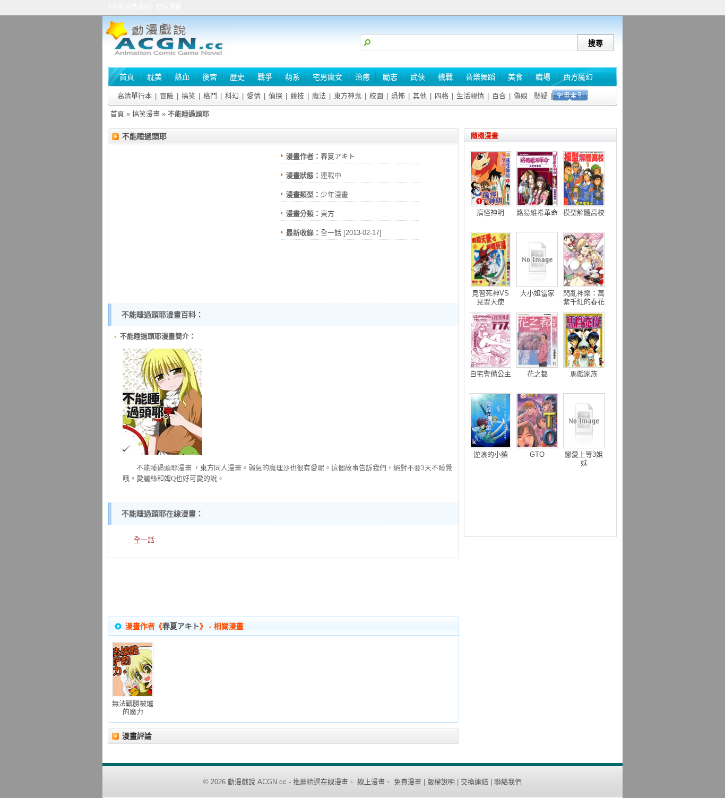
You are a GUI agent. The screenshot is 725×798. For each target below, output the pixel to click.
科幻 (232, 96)
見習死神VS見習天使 (490, 297)
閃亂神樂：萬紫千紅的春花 (584, 297)
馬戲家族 (584, 374)
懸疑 (541, 96)
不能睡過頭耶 (144, 136)
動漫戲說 (241, 782)
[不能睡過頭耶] (162, 452)
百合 (499, 96)
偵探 (275, 96)
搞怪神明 (490, 212)
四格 (441, 96)
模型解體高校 (584, 212)
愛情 (254, 96)
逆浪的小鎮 (490, 454)
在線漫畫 (334, 782)
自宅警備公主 (490, 374)
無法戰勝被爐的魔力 (132, 707)
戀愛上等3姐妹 (584, 458)
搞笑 (188, 96)
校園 (376, 96)
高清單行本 (134, 96)
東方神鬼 (347, 96)
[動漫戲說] (168, 56)
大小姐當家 (537, 293)
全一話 (331, 233)
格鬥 (210, 96)
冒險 (167, 96)
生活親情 (470, 96)
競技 (297, 96)
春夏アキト (338, 156)
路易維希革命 (537, 212)
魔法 (319, 96)
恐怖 (398, 96)
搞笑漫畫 (146, 114)
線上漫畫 (371, 782)
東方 (327, 214)
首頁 (117, 114)
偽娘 (521, 96)
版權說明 (441, 782)
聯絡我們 (508, 782)
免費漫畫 (407, 782)
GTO (537, 454)
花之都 (537, 374)
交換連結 (474, 782)
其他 (420, 96)
